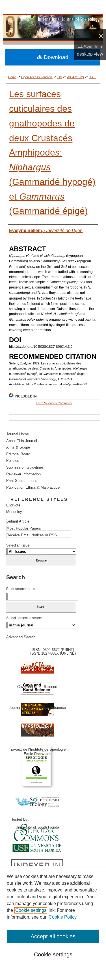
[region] (53, 917)
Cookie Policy (63, 917)
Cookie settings (30, 910)
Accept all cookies (53, 936)
